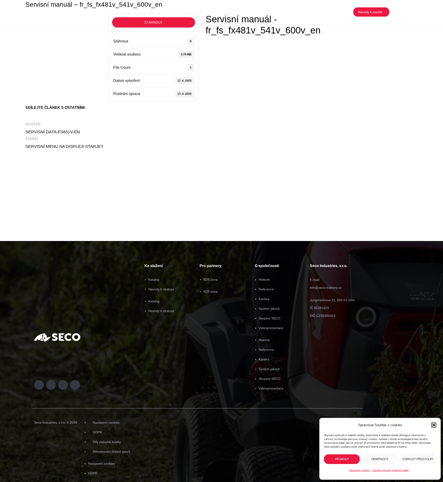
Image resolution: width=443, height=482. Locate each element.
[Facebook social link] (396, 12)
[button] (433, 425)
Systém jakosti (269, 308)
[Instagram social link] (401, 12)
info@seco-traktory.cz (325, 287)
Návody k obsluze (161, 289)
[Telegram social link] (76, 116)
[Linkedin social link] (412, 12)
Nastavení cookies (359, 470)
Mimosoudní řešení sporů (111, 451)
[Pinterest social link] (53, 116)
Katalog (153, 279)
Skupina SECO (269, 318)
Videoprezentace (271, 328)
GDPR (97, 432)
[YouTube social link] (407, 12)
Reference (266, 289)
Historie (264, 279)
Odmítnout (379, 459)
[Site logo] (24, 12)
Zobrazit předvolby (418, 459)
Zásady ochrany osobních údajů (390, 470)
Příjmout (342, 459)
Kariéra (264, 299)
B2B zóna (211, 279)
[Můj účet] (421, 12)
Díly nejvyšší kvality (107, 442)
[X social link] (41, 116)
